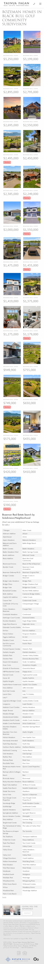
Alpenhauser (7, 537)
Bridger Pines (7, 584)
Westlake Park (8, 878)
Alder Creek (27, 530)
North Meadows (28, 741)
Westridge (26, 878)
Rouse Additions (28, 782)
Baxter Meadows (28, 549)
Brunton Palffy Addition (31, 591)
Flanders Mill (27, 640)
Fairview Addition (29, 630)
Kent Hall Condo (9, 691)
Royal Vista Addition (10, 785)
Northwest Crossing (10, 750)
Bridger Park (27, 581)
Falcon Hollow (8, 634)
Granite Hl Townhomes (11, 668)
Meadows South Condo (11, 720)
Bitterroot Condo (28, 555)
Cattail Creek (27, 597)
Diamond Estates (29, 618)
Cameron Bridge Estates (31, 594)
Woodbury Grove (29, 887)
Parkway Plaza (8, 760)
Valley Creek (27, 846)
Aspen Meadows (8, 540)
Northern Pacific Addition (12, 747)
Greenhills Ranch (29, 668)
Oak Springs (27, 754)
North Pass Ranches (10, 744)
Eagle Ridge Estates (30, 621)
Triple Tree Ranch (9, 843)
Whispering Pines (29, 881)
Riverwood (26, 778)
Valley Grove (7, 850)
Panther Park (7, 757)
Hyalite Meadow (28, 681)
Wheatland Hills (8, 881)
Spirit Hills (26, 810)
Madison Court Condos (11, 707)
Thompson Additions (30, 836)
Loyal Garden (27, 704)
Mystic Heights (28, 732)
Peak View (26, 760)
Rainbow (26, 772)
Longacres (6, 704)
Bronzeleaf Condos (9, 591)
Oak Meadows (8, 754)
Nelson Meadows (9, 737)
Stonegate (26, 816)
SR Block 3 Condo (29, 785)
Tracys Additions (28, 840)
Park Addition (27, 757)
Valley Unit (7, 855)
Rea (24, 775)
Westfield (26, 871)
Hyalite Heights (8, 681)
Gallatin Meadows (29, 652)
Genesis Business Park (30, 659)
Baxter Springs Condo (30, 552)
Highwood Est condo (30, 675)
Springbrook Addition (10, 813)
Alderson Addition (9, 534)
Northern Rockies (29, 747)
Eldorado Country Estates (12, 627)
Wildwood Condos (29, 884)
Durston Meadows (9, 621)
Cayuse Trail (7, 600)
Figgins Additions (9, 637)
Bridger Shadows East (30, 584)
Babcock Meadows (29, 540)
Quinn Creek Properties (31, 766)
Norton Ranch (27, 750)
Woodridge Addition (30, 890)
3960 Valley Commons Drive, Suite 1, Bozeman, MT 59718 (20, 945)
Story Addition (8, 819)
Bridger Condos (8, 576)
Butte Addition (8, 594)
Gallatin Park (7, 655)
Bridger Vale (7, 587)
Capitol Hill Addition (10, 597)
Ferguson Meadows (29, 634)
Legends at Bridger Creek (12, 701)
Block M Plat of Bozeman (31, 564)
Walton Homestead (10, 861)
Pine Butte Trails (8, 763)
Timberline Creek (9, 840)
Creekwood (27, 614)
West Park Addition (29, 865)
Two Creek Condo (29, 843)
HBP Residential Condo (11, 672)
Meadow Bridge (8, 714)
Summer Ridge (28, 819)
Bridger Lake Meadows (11, 581)
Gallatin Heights (9, 652)
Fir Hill (25, 637)
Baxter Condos (8, 549)
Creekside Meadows (10, 614)
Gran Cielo (7, 665)
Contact (27, 913)
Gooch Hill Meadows (10, 662)
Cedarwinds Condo (29, 600)
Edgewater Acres (29, 624)
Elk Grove (26, 627)
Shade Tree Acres (9, 791)
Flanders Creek (8, 640)
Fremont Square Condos (11, 649)
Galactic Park (27, 649)
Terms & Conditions (27, 947)
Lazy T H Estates (28, 694)
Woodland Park (8, 890)
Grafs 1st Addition (29, 662)
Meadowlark (27, 717)
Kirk (24, 691)
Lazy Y (5, 697)
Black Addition (8, 558)
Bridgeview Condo (29, 587)
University (6, 846)
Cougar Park (27, 609)
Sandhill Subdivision (30, 788)
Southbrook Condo (29, 806)
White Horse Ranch (10, 884)
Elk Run (5, 630)
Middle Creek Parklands (11, 723)
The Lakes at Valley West (31, 826)
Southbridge (7, 806)
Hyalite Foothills (28, 678)
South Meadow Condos (31, 803)
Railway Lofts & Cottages (11, 772)
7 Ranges (6, 530)
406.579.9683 (7, 944)
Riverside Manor (8, 778)
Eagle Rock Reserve (10, 624)
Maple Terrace (8, 710)
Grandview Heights (29, 665)
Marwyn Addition (29, 710)
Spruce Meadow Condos (11, 816)
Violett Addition (28, 858)
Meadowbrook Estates (10, 717)
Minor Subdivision (29, 723)
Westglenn (26, 874)
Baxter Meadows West (10, 552)
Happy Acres (27, 672)
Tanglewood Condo (10, 823)
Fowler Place (27, 643)
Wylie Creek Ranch (9, 894)
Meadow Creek (28, 714)
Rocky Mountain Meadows (12, 782)
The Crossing (27, 823)
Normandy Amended (10, 741)
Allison (25, 534)
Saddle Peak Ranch (9, 788)
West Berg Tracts (28, 861)
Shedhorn (26, 791)
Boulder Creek (8, 567)
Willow (5, 887)
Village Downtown (9, 858)
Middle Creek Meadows (31, 720)
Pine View (26, 763)
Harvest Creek (8, 675)
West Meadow (8, 865)
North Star (26, 744)
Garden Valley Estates (30, 655)
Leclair (25, 697)
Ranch (5, 775)
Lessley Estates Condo (30, 701)
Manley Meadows (29, 707)
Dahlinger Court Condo (11, 618)
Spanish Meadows (9, 810)
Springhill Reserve (29, 813)
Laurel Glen (7, 694)
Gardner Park (7, 659)
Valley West (27, 855)
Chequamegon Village (31, 604)
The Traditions (8, 836)
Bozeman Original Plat (31, 572)
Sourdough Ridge (9, 803)
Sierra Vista (7, 794)
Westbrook (6, 871)
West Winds (27, 868)
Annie (25, 537)
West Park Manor (9, 868)
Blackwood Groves (9, 564)
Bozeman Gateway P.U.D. (12, 572)
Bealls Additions (8, 555)
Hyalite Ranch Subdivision (12, 684)
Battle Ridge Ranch (29, 543)
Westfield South (8, 874)
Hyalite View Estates (30, 684)
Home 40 (6, 678)
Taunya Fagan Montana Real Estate (23, 942)
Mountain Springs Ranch (31, 727)
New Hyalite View (29, 737)
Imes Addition (8, 688)
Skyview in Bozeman (30, 794)
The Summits (27, 831)
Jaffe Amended (28, 688)
